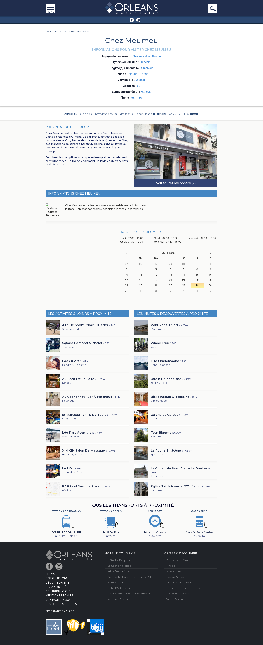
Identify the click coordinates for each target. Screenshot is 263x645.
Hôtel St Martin (116, 582)
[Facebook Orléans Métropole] (132, 19)
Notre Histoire (57, 578)
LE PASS (51, 574)
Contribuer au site (60, 591)
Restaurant (61, 31)
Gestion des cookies (61, 604)
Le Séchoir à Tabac (119, 565)
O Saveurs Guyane (177, 593)
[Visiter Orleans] (131, 8)
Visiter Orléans (175, 599)
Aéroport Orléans (118, 599)
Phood (170, 565)
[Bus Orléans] (111, 521)
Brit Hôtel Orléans (118, 571)
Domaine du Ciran (177, 560)
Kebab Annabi (175, 576)
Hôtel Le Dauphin (118, 560)
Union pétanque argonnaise (183, 588)
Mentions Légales (59, 595)
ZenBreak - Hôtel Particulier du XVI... (130, 576)
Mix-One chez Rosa (178, 582)
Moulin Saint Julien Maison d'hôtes (128, 593)
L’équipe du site (57, 582)
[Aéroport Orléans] (155, 521)
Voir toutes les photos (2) (176, 183)
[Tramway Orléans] (66, 521)
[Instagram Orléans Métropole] (138, 19)
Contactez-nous (58, 599)
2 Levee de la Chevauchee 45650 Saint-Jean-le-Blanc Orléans (114, 113)
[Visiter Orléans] (69, 555)
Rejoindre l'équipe (60, 587)
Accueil (49, 31)
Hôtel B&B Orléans (119, 588)
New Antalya (174, 571)
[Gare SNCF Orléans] (199, 521)
